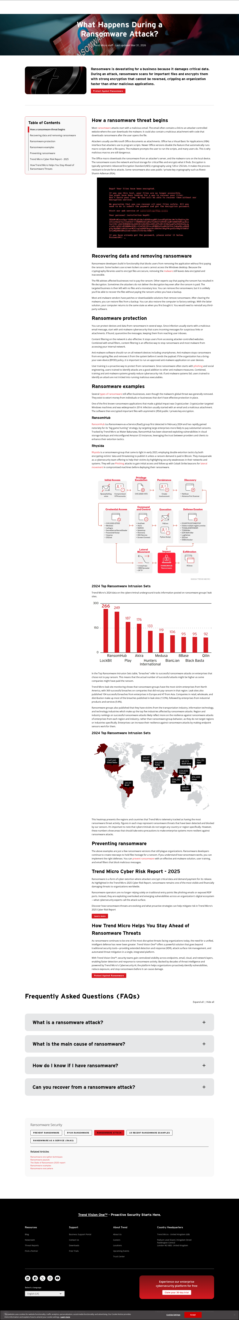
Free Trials (74, 1251)
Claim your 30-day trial (175, 1292)
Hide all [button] (210, 1001)
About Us (117, 1234)
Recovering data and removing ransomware (53, 135)
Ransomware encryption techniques (46, 1157)
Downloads (74, 1245)
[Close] (235, 1315)
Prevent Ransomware (46, 1133)
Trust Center (119, 1256)
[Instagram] (50, 1278)
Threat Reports (32, 1245)
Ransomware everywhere (41, 1168)
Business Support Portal (80, 1234)
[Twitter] (42, 1278)
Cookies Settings (173, 1315)
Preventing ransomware (42, 153)
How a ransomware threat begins (47, 129)
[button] (119, 1048)
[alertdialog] (119, 1315)
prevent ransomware (143, 858)
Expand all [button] (198, 1001)
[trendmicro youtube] (57, 1278)
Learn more (99, 915)
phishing (198, 366)
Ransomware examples (42, 147)
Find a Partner (31, 1251)
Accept (193, 1315)
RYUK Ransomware (78, 1133)
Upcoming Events (121, 1251)
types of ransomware (111, 393)
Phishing (119, 463)
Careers (116, 1240)
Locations (117, 1245)
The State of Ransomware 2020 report (47, 1163)
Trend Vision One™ (92, 1215)
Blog (27, 1234)
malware (168, 271)
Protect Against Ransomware (107, 90)
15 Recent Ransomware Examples (149, 1133)
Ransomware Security (46, 1124)
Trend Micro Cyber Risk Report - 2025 (49, 159)
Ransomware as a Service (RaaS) (53, 1140)
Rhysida (96, 452)
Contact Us (74, 1240)
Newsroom (30, 1240)
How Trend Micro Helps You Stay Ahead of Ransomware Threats (52, 167)
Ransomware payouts (40, 1160)
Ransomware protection (42, 141)
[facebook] (35, 1278)
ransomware (104, 127)
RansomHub (98, 424)
